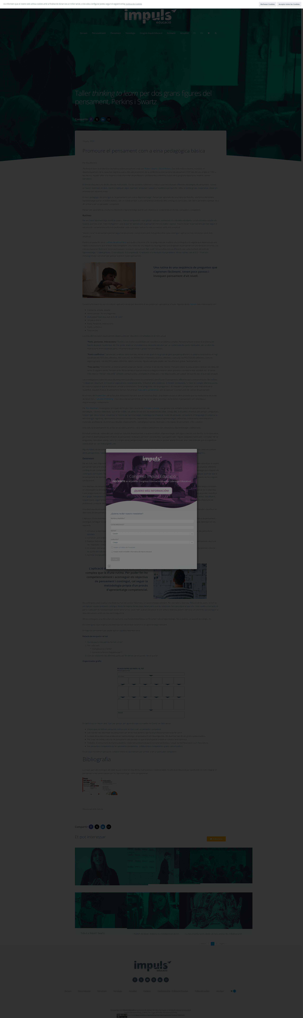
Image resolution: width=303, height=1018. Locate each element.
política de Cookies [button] (134, 4)
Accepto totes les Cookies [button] (289, 4)
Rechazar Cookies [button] (268, 4)
